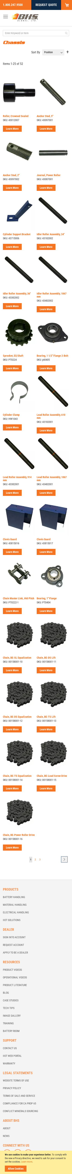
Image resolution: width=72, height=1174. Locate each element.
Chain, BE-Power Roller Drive (19, 834)
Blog (6, 992)
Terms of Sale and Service (19, 1095)
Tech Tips (8, 1008)
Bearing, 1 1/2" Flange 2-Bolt (52, 355)
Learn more (26, 1161)
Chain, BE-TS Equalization (17, 775)
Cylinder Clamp (11, 414)
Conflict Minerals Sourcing (20, 1111)
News (6, 1135)
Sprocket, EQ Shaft (13, 355)
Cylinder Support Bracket (16, 234)
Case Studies (10, 1000)
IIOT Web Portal (12, 1055)
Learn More (12, 128)
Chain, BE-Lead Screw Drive (52, 775)
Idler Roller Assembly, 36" (17, 293)
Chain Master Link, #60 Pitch (18, 598)
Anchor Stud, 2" (11, 175)
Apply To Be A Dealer (15, 952)
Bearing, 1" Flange (47, 598)
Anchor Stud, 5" (45, 116)
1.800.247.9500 (13, 5)
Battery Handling (14, 897)
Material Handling (14, 904)
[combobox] (36, 33)
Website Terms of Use (16, 1080)
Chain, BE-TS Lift (46, 716)
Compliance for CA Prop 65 (19, 1103)
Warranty (9, 1063)
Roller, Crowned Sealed (15, 116)
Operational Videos (15, 977)
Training (8, 1023)
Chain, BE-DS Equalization (17, 716)
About (6, 1128)
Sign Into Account (14, 937)
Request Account (13, 944)
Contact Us (10, 1048)
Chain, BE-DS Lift (46, 657)
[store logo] (25, 17)
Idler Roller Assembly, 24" (51, 234)
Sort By (35, 52)
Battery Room (11, 1030)
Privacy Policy (12, 1088)
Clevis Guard (10, 539)
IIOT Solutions (11, 920)
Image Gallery (12, 1015)
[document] (36, 1162)
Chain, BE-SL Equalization (17, 657)
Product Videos (12, 969)
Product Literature (15, 985)
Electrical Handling (16, 912)
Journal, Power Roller (48, 175)
